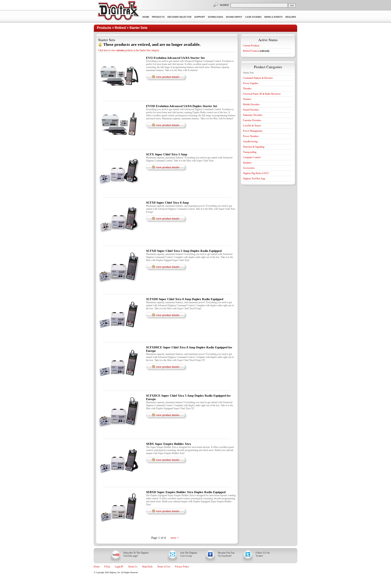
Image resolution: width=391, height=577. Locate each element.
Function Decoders (252, 120)
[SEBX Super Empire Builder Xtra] (118, 484)
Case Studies (253, 17)
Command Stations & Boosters (258, 78)
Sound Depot (234, 17)
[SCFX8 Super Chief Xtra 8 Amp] (118, 242)
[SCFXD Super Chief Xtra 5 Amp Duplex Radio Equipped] (118, 291)
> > (122, 28)
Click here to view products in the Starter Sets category (128, 50)
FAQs (107, 566)
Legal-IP (119, 566)
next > (175, 537)
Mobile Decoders (251, 104)
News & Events (273, 17)
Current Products (251, 45)
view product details (167, 77)
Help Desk (147, 566)
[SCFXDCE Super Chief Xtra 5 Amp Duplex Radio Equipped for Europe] (118, 435)
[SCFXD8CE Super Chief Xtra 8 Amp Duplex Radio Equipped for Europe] (118, 387)
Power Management (252, 130)
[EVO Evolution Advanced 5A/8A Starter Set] (118, 98)
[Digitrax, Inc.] (118, 11)
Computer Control (251, 157)
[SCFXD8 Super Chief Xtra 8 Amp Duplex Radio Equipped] (118, 339)
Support (199, 17)
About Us (132, 566)
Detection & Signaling (253, 146)
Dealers (290, 17)
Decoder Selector (179, 17)
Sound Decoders (251, 109)
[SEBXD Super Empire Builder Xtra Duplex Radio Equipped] (118, 532)
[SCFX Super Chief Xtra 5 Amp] (118, 194)
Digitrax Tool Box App (254, 178)
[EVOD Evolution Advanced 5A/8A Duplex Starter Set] (118, 146)
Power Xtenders (251, 136)
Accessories (249, 168)
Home (145, 17)
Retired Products (256, 50)
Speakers (247, 162)
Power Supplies (250, 83)
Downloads (215, 17)
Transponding (249, 152)
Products (158, 17)
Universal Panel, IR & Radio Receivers (262, 93)
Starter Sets (138, 28)
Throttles (247, 88)
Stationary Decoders (252, 115)
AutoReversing (250, 141)
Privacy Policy (182, 566)
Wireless (247, 99)
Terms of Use (163, 566)
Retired (120, 28)
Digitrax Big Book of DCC (256, 173)
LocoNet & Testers (252, 125)
